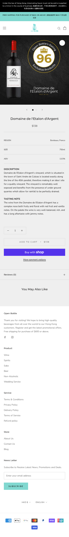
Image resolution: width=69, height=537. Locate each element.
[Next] (42, 109)
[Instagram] (12, 337)
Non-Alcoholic (11, 376)
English (40, 502)
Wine (6, 355)
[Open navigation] (4, 28)
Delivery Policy (11, 410)
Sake (6, 365)
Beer (6, 371)
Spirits (7, 360)
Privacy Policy (10, 404)
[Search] (59, 28)
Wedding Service (12, 381)
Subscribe (16, 486)
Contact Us (9, 443)
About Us (8, 438)
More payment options (34, 259)
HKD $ (25, 502)
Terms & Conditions (14, 399)
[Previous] (26, 109)
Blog (6, 449)
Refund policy (10, 420)
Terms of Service (12, 415)
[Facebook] (5, 337)
